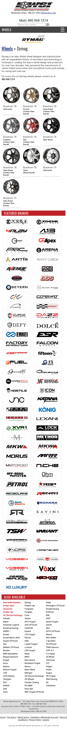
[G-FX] (47, 362)
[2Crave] (17, 222)
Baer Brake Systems (12, 602)
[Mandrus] (17, 437)
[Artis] (17, 259)
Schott (49, 625)
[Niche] (47, 465)
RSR (48, 615)
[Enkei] (17, 334)
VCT (48, 663)
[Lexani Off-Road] (17, 428)
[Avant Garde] (47, 259)
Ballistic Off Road (11, 647)
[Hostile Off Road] (17, 390)
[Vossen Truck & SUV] (17, 568)
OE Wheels (29, 679)
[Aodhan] (17, 240)
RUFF (48, 618)
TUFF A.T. (50, 650)
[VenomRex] (17, 540)
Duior (5, 692)
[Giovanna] (47, 372)
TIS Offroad (51, 644)
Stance (49, 634)
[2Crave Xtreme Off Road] (47, 222)
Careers (45, 720)
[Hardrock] (17, 381)
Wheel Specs (23, 717)
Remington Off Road (55, 605)
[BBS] (47, 278)
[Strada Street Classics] (47, 521)
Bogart (6, 660)
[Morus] (17, 456)
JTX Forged (30, 634)
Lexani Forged (31, 644)
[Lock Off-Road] (47, 428)
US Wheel (50, 657)
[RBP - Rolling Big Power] (47, 484)
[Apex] (47, 240)
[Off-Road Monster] (17, 475)
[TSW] (17, 531)
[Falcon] (47, 343)
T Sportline (50, 641)
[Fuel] (17, 362)
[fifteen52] (47, 353)
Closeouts (7, 609)
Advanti (6, 618)
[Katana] (47, 400)
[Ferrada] (17, 353)
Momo (28, 666)
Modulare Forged (32, 663)
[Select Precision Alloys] (17, 521)
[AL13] (47, 231)
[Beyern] (17, 287)
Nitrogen (28, 673)
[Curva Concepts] (17, 315)
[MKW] (17, 446)
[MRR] (47, 456)
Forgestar (29, 609)
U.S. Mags (50, 653)
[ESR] (47, 334)
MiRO (27, 657)
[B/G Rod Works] (17, 278)
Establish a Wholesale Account (44, 717)
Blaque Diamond (10, 657)
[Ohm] (47, 475)
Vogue (49, 673)
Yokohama (50, 685)
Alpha (5, 621)
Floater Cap (8, 612)
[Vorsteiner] (47, 550)
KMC (27, 641)
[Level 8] (17, 418)
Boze (5, 663)
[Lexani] (47, 418)
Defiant (6, 685)
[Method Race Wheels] (47, 437)
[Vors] (17, 550)
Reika (48, 602)
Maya (27, 653)
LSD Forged (30, 650)
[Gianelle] (17, 372)
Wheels (6, 29)
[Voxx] (47, 568)
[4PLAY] (17, 231)
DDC (5, 682)
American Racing (10, 628)
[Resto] (17, 503)
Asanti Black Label (11, 637)
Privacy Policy (35, 720)
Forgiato (28, 612)
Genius (28, 618)
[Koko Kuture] (17, 409)
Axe (5, 644)
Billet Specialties (10, 653)
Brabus (6, 666)
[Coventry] (17, 306)
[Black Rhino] (47, 287)
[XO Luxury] (17, 587)
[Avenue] (17, 269)
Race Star (29, 689)
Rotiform (50, 612)
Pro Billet (28, 685)
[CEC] (17, 297)
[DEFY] (17, 325)
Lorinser (28, 647)
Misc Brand (30, 660)
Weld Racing (51, 679)
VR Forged (50, 676)
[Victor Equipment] (47, 540)
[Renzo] (47, 493)
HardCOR (29, 628)
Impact (28, 631)
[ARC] (17, 250)
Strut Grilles (51, 637)
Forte (27, 615)
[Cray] (47, 306)
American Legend (11, 625)
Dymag (28, 602)
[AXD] (47, 269)
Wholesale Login (48, 13)
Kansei (28, 637)
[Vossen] (17, 559)
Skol (48, 628)
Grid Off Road (31, 625)
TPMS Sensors (52, 647)
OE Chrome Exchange (12, 615)
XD (47, 682)
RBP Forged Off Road (34, 692)
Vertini (49, 669)
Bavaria (6, 650)
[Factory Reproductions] (17, 343)
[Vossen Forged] (47, 559)
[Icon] (47, 390)
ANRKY (6, 631)
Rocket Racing (52, 609)
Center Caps (8, 605)
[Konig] (47, 409)
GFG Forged (30, 621)
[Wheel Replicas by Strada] (17, 578)
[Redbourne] (17, 493)
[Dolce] (47, 325)
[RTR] (17, 512)
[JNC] (17, 400)
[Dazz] (47, 315)
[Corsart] (47, 297)
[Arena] (47, 250)
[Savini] (47, 512)
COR (5, 673)
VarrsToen (50, 660)
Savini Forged (52, 621)
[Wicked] (47, 578)
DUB (5, 689)
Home (2, 717)
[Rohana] (47, 503)
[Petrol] (17, 484)
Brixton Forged (9, 669)
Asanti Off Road (10, 641)
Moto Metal (30, 669)
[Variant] (47, 531)
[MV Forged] (17, 465)
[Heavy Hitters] (47, 381)
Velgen (49, 666)
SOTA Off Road (53, 631)
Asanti (6, 634)
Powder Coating (32, 682)
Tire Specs (11, 717)
